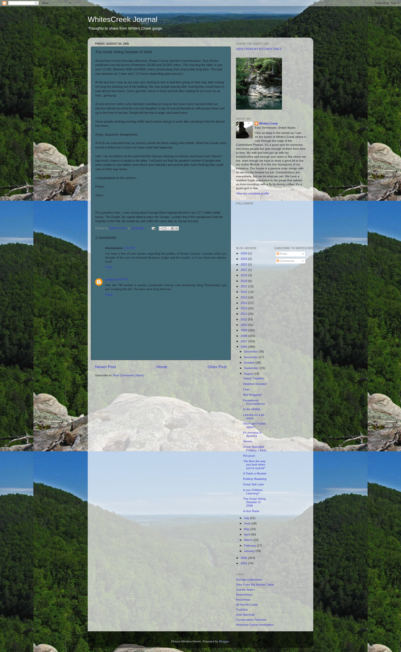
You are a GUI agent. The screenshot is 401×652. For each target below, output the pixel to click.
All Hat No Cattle (247, 604)
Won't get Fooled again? (254, 425)
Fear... (247, 389)
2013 (244, 308)
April (247, 534)
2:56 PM (129, 248)
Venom (247, 441)
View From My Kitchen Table (255, 584)
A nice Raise (251, 511)
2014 (244, 302)
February (250, 545)
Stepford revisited (254, 384)
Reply (109, 267)
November (251, 357)
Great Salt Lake (253, 484)
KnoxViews (243, 599)
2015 (244, 297)
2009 (244, 330)
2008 (244, 335)
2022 (244, 264)
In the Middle (251, 409)
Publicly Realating (254, 479)
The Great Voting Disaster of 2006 (254, 502)
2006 (244, 346)
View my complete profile (252, 193)
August (249, 373)
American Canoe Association (255, 624)
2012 (244, 313)
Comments (286, 261)
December (251, 351)
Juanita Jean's (245, 589)
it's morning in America (252, 434)
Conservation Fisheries (251, 619)
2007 (244, 341)
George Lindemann (249, 579)
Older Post (217, 367)
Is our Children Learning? (253, 491)
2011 (244, 319)
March (248, 540)
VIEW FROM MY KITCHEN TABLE (259, 49)
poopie (110, 279)
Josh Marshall (245, 614)
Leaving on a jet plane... (253, 416)
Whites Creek (268, 123)
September (251, 368)
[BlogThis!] (165, 228)
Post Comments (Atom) (128, 375)
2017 (244, 286)
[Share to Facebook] (173, 228)
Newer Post (105, 367)
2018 (244, 281)
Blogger (224, 641)
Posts (283, 253)
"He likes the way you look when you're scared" (254, 464)
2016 (244, 291)
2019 (244, 275)
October (249, 362)
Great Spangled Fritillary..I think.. (255, 448)
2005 (244, 557)
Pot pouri (249, 455)
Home (161, 367)
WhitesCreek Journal (122, 19)
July (247, 518)
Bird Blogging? (252, 394)
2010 (244, 324)
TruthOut (242, 609)
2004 (244, 563)
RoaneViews (244, 594)
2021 (244, 269)
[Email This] (161, 228)
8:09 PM (122, 279)
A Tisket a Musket (254, 473)
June (247, 523)
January (249, 551)
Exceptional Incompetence (254, 402)
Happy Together (253, 378)
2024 (244, 258)
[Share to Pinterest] (177, 228)
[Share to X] (169, 228)
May (247, 529)
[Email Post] (153, 228)
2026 (244, 253)
